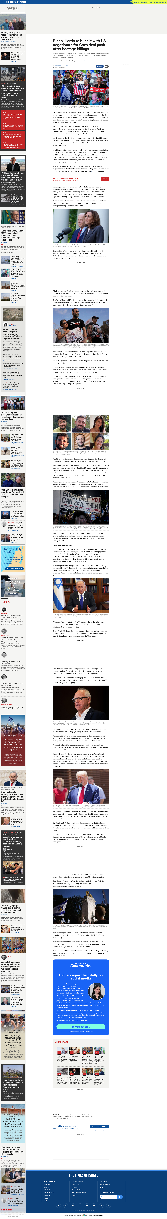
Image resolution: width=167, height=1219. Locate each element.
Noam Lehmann (6, 182)
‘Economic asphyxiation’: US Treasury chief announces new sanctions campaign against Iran (12, 235)
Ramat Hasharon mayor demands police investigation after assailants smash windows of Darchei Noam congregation (12, 919)
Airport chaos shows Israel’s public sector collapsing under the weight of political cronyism (87, 1060)
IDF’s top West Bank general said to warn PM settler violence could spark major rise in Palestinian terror (12, 90)
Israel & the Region (64, 1114)
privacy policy (75, 1184)
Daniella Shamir (5, 635)
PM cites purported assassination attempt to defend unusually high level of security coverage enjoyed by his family (12, 46)
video (45, 1201)
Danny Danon (74, 1116)
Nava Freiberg (7, 368)
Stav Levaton (6, 41)
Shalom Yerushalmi (13, 530)
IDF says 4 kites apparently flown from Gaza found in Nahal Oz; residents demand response (17, 463)
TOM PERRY (5, 389)
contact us (74, 1195)
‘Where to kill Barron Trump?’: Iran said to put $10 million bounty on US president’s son (74, 1080)
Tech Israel (47, 1190)
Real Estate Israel (49, 1192)
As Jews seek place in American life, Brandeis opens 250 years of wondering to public (13, 744)
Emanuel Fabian (16, 442)
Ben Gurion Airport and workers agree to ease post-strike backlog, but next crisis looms (18, 989)
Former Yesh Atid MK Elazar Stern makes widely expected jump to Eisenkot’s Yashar (18, 514)
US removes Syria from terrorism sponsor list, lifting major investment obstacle (12, 356)
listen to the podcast (15, 569)
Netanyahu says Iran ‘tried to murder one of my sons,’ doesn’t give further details (11, 36)
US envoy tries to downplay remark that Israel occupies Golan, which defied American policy (99, 1081)
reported (94, 171)
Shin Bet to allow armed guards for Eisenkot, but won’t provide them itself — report (12, 493)
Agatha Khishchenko (14, 751)
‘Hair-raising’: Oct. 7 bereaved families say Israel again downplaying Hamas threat (12, 415)
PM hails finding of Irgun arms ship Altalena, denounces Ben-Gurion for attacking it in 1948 (12, 176)
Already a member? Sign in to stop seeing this (81, 1031)
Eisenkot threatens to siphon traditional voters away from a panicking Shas (15, 1201)
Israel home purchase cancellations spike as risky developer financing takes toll (13, 1083)
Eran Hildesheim (11, 958)
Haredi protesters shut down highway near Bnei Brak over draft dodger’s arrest (13, 879)
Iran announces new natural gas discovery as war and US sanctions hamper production (18, 285)
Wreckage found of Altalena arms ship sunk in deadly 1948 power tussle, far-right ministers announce (62, 1081)
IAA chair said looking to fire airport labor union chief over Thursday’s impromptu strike (17, 1001)
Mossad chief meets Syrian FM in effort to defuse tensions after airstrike (87, 1080)
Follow (67, 66)
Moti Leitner (4, 613)
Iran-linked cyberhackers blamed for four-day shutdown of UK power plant (18, 297)
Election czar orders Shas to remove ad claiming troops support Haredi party (12, 1150)
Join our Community (141, 2)
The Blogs (47, 1195)
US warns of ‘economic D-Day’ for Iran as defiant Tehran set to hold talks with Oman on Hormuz (18, 260)
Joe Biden (84, 1114)
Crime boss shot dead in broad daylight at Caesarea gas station (74, 1059)
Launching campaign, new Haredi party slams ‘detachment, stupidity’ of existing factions (12, 841)
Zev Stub (6, 1089)
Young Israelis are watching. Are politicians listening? (12, 638)
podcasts (46, 1198)
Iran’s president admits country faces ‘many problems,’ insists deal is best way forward (99, 1060)
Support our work (81, 1027)
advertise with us (76, 1190)
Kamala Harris (91, 1114)
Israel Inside (47, 1187)
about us (74, 1187)
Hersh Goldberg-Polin (75, 1114)
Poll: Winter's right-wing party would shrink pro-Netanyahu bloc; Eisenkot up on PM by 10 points (13, 146)
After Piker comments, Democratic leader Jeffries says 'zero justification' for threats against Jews (12, 116)
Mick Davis (3, 681)
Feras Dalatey (7, 360)
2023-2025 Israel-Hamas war (61, 1118)
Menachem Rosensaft (6, 704)
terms (103, 181)
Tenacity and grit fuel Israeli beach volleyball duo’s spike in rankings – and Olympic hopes (13, 1040)
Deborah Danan (16, 826)
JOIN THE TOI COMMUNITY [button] (99, 1126)
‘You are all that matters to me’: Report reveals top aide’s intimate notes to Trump (62, 1059)
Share (100, 66)
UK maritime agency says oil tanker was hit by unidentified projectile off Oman (13, 127)
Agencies (5, 242)
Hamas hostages (58, 1116)
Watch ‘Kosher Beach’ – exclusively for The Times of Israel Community (13, 1123)
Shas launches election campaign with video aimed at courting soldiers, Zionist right (17, 1189)
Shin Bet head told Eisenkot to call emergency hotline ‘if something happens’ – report (18, 537)
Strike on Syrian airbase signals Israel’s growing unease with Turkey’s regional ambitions (12, 334)
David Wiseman (13, 1047)
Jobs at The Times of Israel (79, 1192)
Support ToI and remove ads (158, 2)
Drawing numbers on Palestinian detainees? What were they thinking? (12, 708)
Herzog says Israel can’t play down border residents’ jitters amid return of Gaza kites (17, 438)
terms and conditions (77, 1181)
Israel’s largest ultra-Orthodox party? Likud (11, 662)
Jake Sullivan (90, 1116)
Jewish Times (47, 1184)
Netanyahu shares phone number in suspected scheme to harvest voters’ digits (17, 821)
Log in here (104, 1130)
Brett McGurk (82, 1116)
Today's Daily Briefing (12, 550)
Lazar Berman (59, 66)
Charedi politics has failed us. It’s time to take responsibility (12, 616)
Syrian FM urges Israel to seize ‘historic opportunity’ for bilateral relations (11, 385)
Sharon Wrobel (16, 994)
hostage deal (67, 1116)
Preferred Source (89, 61)
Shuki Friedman (5, 659)
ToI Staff (13, 41)
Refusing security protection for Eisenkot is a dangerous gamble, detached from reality (16, 525)
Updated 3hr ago (11, 83)
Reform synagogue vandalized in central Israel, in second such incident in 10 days (11, 909)
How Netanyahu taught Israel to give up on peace (12, 684)
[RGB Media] (85, 1215)
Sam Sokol (14, 204)
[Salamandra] (98, 1215)
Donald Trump (100, 1114)
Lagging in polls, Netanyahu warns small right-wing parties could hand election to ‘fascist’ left (12, 796)
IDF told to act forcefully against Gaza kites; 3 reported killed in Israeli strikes (16, 450)
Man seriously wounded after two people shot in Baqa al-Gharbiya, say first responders (12, 136)
